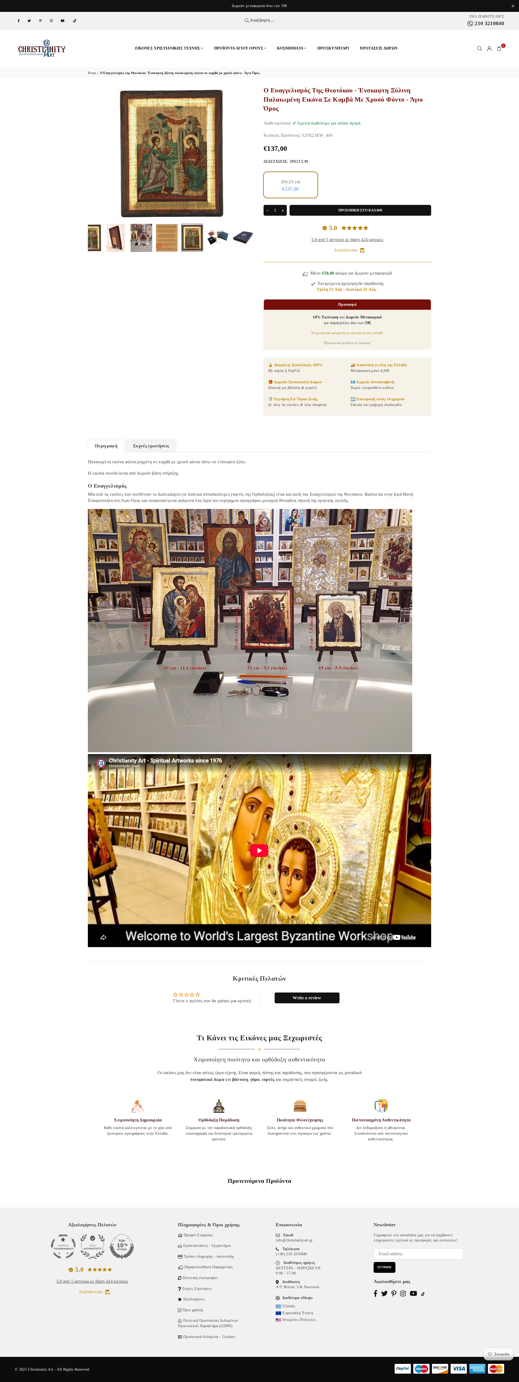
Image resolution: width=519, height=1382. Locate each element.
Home (92, 73)
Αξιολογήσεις (194, 1299)
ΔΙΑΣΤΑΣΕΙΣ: (286, 161)
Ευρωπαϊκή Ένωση (297, 1313)
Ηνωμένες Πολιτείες (299, 1320)
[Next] (248, 153)
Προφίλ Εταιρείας (198, 1235)
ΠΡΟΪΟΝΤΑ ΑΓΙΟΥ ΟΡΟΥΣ (238, 48)
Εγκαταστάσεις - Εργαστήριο (207, 1246)
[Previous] (95, 153)
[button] (499, 48)
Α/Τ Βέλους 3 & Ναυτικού (297, 1287)
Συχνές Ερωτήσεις (197, 1289)
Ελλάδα (288, 1306)
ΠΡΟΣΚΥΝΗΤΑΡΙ (333, 48)
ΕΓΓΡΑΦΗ (384, 1267)
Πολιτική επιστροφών (200, 1278)
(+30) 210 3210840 (291, 1254)
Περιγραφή (106, 445)
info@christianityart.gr (294, 1240)
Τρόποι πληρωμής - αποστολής (209, 1256)
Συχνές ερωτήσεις (151, 445)
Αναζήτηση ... (261, 20)
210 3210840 (488, 23)
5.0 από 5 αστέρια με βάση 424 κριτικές (347, 239)
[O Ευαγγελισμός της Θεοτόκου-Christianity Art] (90, 238)
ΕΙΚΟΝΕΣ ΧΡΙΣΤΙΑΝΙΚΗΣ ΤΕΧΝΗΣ (167, 48)
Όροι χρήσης (193, 1310)
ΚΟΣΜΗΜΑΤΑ (290, 48)
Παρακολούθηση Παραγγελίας (208, 1267)
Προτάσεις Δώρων (378, 48)
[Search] (480, 48)
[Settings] (489, 48)
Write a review (307, 997)
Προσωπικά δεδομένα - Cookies (209, 1337)
